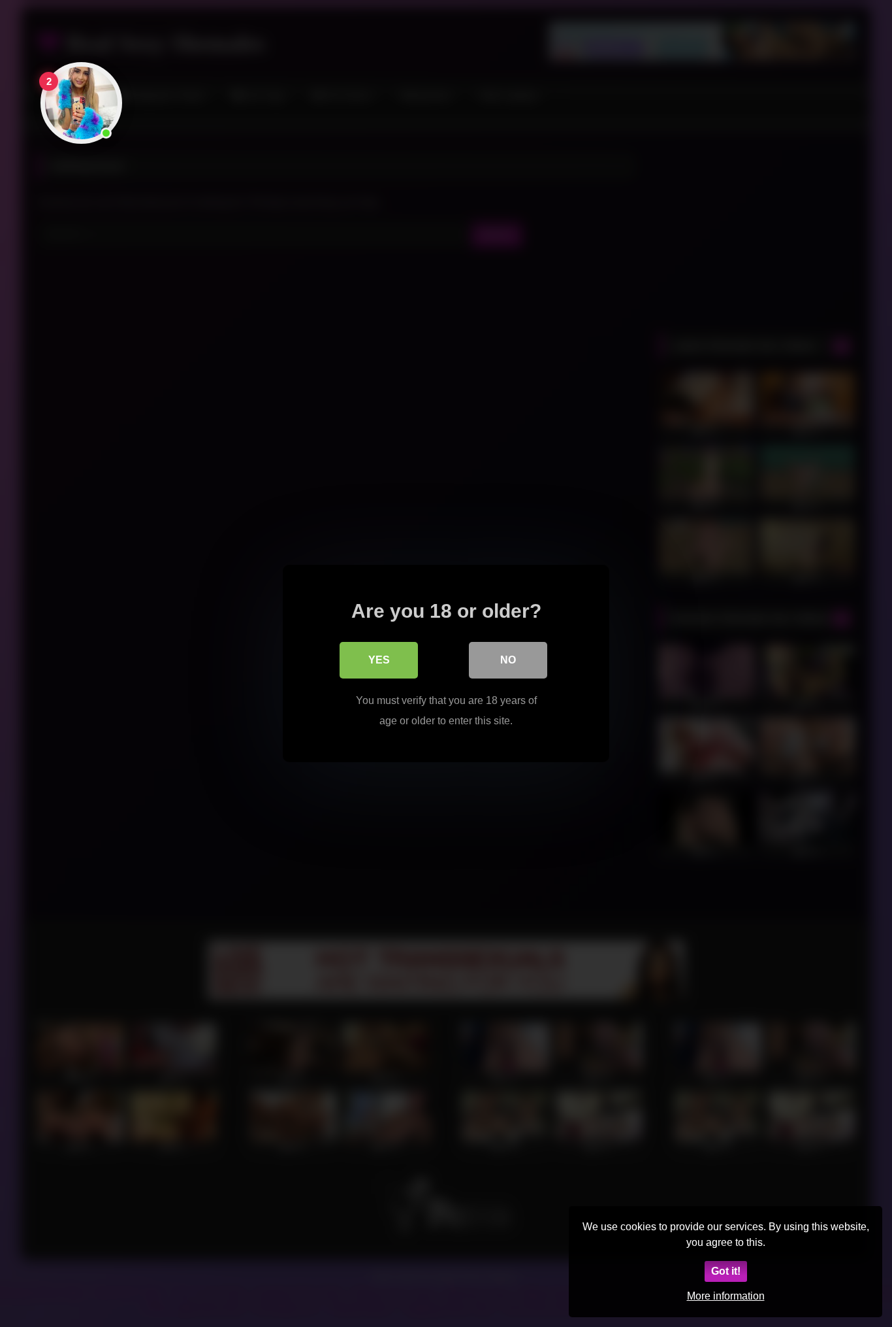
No (508, 659)
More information (726, 1296)
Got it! (726, 1271)
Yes (379, 659)
